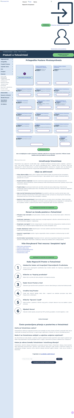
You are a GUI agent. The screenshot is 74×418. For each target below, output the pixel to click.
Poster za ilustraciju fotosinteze (62, 113)
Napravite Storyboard (28, 4)
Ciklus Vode (3, 76)
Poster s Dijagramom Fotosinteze (43, 89)
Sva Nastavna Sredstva (7, 51)
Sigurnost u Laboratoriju (6, 87)
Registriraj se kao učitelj (63, 25)
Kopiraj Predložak (43, 69)
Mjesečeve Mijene (5, 82)
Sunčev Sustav (4, 88)
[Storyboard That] (5, 1)
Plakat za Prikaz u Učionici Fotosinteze (60, 67)
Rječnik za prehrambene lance (25, 249)
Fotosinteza (4, 78)
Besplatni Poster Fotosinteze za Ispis (61, 89)
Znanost (15, 51)
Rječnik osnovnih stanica (23, 251)
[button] (30, 2)
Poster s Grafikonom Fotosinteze (24, 89)
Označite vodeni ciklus (23, 248)
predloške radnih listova (47, 354)
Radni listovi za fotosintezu (24, 246)
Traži (58, 358)
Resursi (25, 2)
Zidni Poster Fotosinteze (22, 100)
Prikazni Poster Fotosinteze (23, 124)
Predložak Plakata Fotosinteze (61, 124)
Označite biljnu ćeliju (22, 252)
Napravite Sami (44, 149)
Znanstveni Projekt (5, 90)
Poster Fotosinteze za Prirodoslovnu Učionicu (41, 67)
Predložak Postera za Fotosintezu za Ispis (43, 124)
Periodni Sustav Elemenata (4, 85)
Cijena (35, 2)
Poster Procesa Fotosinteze (42, 113)
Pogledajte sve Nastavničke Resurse (43, 362)
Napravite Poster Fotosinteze (63, 55)
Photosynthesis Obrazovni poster (24, 113)
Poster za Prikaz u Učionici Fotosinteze (44, 101)
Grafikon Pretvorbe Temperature (5, 80)
